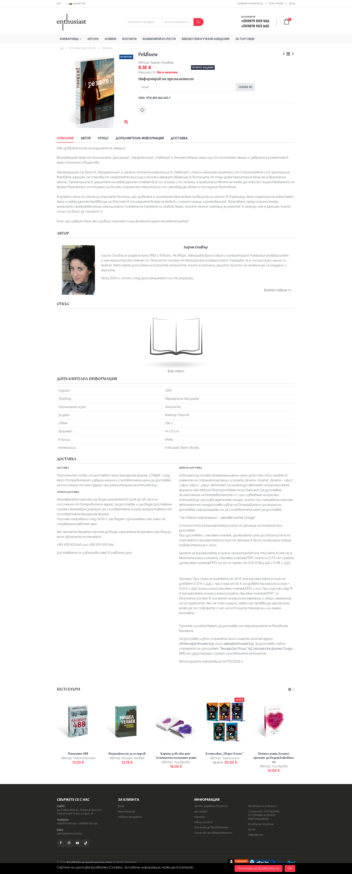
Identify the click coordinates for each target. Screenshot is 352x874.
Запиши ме (245, 87)
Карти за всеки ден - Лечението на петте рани (176, 755)
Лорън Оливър (162, 62)
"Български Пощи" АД (236, 648)
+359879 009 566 (67, 823)
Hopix (109, 862)
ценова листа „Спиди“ (238, 517)
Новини (110, 39)
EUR (59, 3)
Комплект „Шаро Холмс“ (225, 753)
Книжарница (69, 39)
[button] (289, 22)
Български (79, 3)
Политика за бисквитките (211, 827)
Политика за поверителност (213, 832)
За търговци (244, 39)
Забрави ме (255, 834)
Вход (292, 3)
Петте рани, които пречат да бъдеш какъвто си (274, 757)
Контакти (129, 39)
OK (290, 868)
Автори (93, 39)
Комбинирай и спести (159, 39)
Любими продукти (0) (250, 3)
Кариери (199, 817)
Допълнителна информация (140, 138)
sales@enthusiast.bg (238, 643)
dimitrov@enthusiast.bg (196, 643)
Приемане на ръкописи (262, 806)
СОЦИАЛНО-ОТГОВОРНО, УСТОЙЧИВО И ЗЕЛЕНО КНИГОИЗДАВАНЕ (264, 815)
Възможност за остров (127, 753)
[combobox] (143, 22)
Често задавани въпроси (211, 806)
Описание (65, 138)
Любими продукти (130, 817)
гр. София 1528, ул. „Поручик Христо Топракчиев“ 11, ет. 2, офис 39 (79, 811)
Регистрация (276, 3)
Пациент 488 (78, 753)
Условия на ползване (261, 824)
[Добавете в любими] (142, 110)
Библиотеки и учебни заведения (205, 39)
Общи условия (203, 822)
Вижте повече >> (277, 290)
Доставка (179, 138)
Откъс (103, 138)
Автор (86, 138)
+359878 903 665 (88, 823)
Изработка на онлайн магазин (85, 862)
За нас (252, 829)
